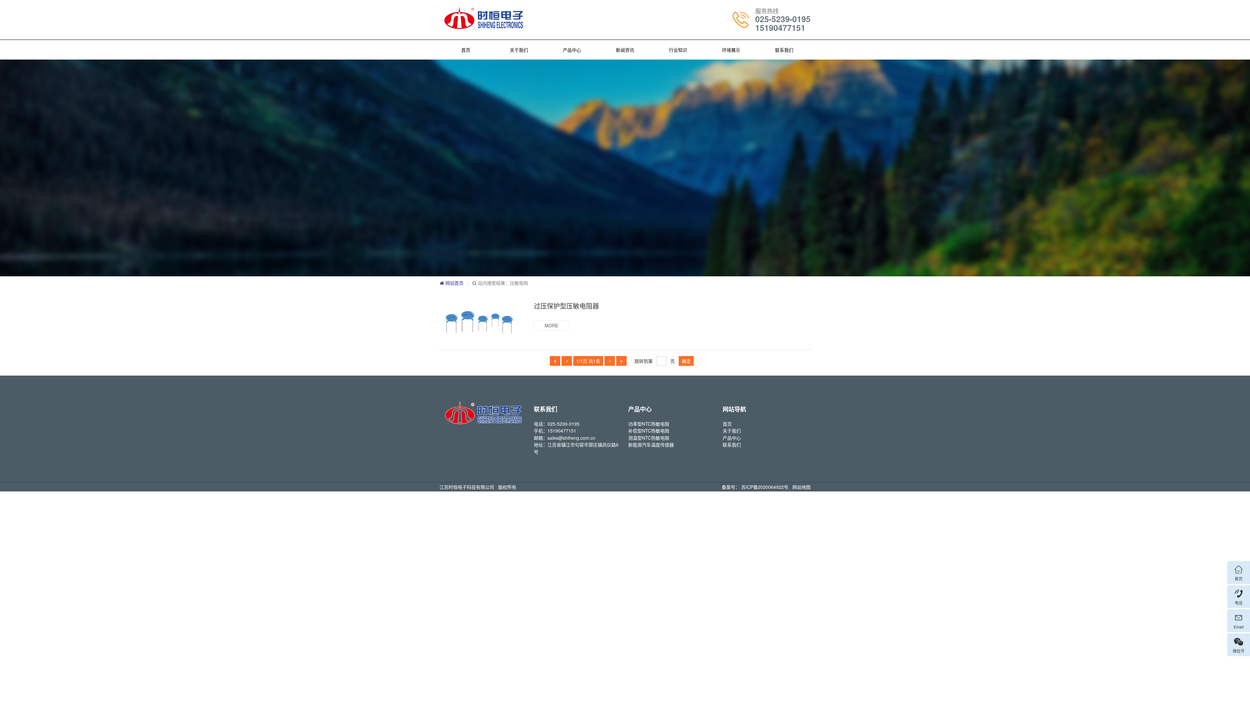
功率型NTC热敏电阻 (648, 423)
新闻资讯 (625, 50)
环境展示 (731, 50)
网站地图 (801, 487)
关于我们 (519, 50)
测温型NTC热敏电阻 (648, 437)
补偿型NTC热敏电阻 (648, 430)
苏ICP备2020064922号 (764, 487)
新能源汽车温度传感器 (651, 444)
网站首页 (454, 283)
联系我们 (784, 50)
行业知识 (678, 50)
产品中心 (572, 50)
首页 (465, 50)
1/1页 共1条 (588, 361)
